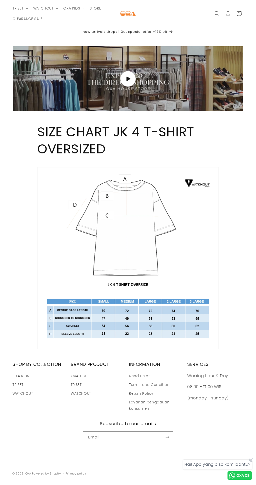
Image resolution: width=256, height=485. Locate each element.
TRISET (18, 384)
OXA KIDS (20, 375)
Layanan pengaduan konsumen (149, 405)
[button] (20, 8)
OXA (28, 473)
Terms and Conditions (150, 384)
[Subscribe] (167, 437)
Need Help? (139, 375)
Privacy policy (76, 473)
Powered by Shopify (46, 473)
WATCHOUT (22, 393)
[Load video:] (128, 78)
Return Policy (141, 393)
